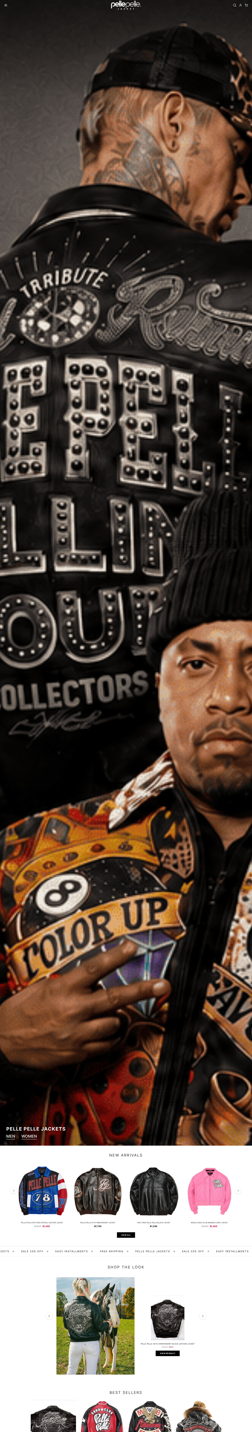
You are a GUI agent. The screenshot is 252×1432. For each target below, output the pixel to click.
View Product (167, 1353)
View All (126, 1235)
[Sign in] (240, 5)
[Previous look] (49, 1316)
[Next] (238, 1190)
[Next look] (203, 1316)
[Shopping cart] (246, 5)
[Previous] (14, 1190)
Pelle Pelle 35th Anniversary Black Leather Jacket (168, 1344)
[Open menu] (5, 5)
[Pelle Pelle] (126, 5)
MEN (10, 1136)
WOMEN (29, 1136)
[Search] (234, 5)
